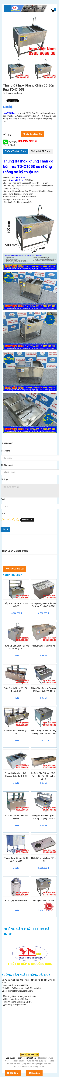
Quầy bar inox (28, 1064)
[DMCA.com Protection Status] (29, 1054)
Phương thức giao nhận (15, 1005)
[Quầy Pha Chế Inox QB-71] (44, 632)
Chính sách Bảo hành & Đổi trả (18, 1002)
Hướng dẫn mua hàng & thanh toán (20, 996)
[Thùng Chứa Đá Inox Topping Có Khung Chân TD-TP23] (44, 674)
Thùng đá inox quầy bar (36, 1061)
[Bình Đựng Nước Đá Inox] (16, 886)
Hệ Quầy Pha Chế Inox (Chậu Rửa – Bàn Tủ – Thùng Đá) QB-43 (43, 776)
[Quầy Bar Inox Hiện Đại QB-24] (16, 717)
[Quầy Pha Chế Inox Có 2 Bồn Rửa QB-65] (16, 674)
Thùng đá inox (17, 1061)
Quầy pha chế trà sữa (22, 1066)
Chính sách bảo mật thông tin (18, 999)
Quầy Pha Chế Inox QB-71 (43, 646)
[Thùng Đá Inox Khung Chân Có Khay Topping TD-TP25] (44, 802)
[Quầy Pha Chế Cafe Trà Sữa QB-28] (16, 589)
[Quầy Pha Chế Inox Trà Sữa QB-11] (16, 802)
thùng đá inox (36, 113)
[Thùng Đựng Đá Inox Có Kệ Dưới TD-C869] (16, 844)
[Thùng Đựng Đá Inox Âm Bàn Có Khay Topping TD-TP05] (44, 589)
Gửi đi (5, 529)
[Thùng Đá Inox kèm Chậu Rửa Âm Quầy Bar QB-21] (16, 759)
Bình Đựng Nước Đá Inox (16, 900)
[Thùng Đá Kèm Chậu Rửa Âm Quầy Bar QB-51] (16, 632)
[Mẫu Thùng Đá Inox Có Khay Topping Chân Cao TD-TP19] (44, 717)
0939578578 (27, 141)
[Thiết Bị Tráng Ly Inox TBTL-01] (44, 844)
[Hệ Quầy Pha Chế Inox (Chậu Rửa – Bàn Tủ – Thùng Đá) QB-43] (44, 759)
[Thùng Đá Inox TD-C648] (44, 886)
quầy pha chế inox (43, 1064)
